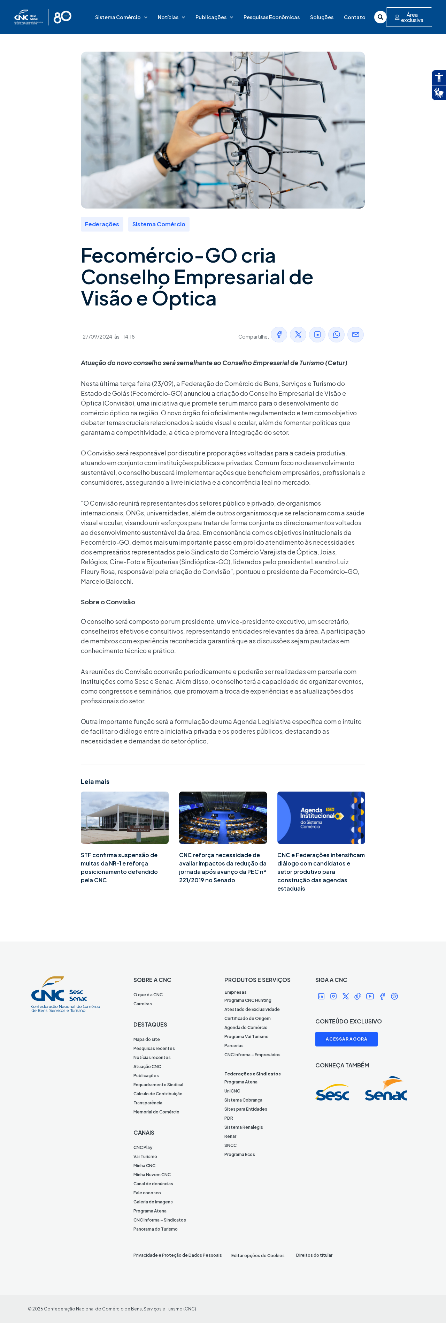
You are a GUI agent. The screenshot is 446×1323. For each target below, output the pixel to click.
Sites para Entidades (245, 1109)
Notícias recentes (152, 1057)
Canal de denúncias (153, 1183)
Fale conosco (147, 1192)
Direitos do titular (314, 1255)
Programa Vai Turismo (246, 1036)
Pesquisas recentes (154, 1048)
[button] (279, 334)
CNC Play (142, 1147)
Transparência (147, 1102)
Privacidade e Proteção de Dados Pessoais (177, 1255)
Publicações (210, 17)
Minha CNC (144, 1165)
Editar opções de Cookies (258, 1255)
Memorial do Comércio (156, 1111)
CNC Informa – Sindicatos (159, 1220)
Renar (230, 1136)
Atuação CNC (147, 1066)
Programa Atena (150, 1211)
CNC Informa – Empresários (252, 1054)
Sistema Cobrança (243, 1100)
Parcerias (234, 1045)
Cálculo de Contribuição (158, 1093)
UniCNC (232, 1091)
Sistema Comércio (118, 17)
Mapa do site (146, 1039)
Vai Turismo (145, 1156)
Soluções (321, 17)
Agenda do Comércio (246, 1027)
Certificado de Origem (247, 1018)
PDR (228, 1118)
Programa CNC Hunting (247, 1000)
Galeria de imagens (153, 1201)
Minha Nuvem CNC (152, 1174)
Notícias (168, 17)
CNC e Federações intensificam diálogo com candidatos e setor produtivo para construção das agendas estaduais (321, 871)
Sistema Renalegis (243, 1127)
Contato (355, 17)
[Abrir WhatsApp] (428, 1305)
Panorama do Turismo (155, 1229)
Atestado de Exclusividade (252, 1009)
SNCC (230, 1145)
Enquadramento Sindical (158, 1084)
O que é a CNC (148, 994)
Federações (102, 224)
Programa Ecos (239, 1154)
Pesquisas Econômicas (272, 17)
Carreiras (142, 1003)
